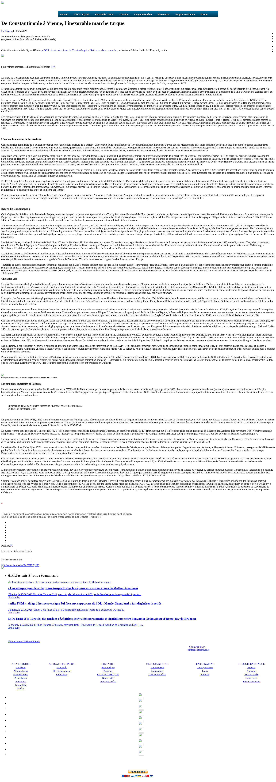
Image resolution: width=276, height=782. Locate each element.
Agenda (251, 667)
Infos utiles (61, 674)
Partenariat (163, 14)
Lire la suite (13, 597)
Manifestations (20, 674)
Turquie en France (185, 14)
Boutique (108, 671)
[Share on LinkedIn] (141, 737)
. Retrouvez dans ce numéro (79, 50)
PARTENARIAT (205, 664)
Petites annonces (251, 681)
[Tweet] (141, 703)
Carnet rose (251, 678)
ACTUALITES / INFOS (61, 664)
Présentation (157, 671)
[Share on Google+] (141, 708)
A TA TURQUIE (81, 14)
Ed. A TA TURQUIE (108, 674)
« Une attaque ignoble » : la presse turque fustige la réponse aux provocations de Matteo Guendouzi (73, 588)
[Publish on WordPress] (141, 743)
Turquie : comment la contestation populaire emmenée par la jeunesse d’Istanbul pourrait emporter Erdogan (66, 514)
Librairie (123, 14)
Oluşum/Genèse (143, 14)
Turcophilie (20, 685)
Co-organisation (205, 667)
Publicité (204, 674)
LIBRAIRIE (108, 664)
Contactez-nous (197, 647)
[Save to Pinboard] (141, 749)
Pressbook (20, 681)
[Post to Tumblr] (141, 714)
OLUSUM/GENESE (157, 664)
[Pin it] (141, 720)
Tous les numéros (157, 674)
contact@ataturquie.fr (198, 649)
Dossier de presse (61, 671)
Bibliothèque (108, 667)
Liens (205, 671)
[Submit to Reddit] (141, 731)
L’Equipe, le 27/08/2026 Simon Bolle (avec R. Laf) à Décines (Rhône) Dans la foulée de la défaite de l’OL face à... (66, 609)
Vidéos (20, 688)
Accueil (64, 14)
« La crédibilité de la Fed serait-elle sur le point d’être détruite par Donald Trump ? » (51, 517)
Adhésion (20, 667)
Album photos (20, 671)
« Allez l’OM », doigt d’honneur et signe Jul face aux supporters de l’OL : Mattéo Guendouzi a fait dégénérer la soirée (84, 603)
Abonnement (157, 667)
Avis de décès (251, 674)
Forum (203, 14)
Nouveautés (108, 678)
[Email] (141, 754)
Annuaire (251, 671)
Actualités (62, 667)
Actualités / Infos (104, 14)
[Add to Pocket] (141, 726)
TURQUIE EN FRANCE (251, 664)
